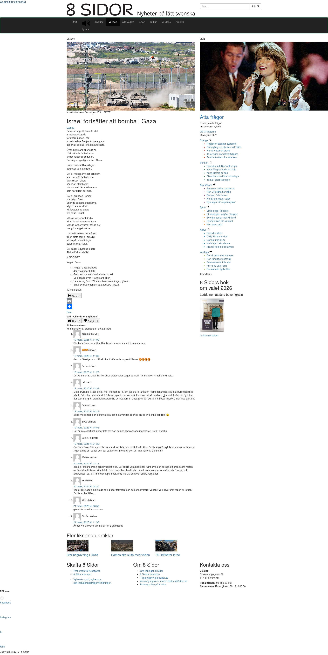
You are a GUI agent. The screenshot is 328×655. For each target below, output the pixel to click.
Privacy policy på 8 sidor (153, 584)
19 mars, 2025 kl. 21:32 (86, 443)
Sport (142, 22)
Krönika (180, 22)
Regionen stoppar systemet (221, 143)
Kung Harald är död (217, 172)
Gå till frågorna (208, 131)
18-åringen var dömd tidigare (222, 154)
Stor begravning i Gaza (82, 554)
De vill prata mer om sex (220, 255)
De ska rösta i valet (217, 195)
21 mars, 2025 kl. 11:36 (86, 522)
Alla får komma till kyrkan (220, 246)
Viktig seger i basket (217, 210)
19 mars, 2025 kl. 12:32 (86, 388)
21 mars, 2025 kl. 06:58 (86, 506)
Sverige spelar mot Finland (221, 217)
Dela (69, 312)
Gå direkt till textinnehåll (13, 1)
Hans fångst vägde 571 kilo (221, 169)
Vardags (166, 22)
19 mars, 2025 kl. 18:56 (86, 427)
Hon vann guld (214, 224)
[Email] (131, 301)
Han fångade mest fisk (219, 258)
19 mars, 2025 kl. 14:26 (86, 411)
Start (74, 22)
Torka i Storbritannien (218, 179)
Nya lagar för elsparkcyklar (221, 202)
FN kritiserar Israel (168, 554)
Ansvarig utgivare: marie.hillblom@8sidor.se (163, 581)
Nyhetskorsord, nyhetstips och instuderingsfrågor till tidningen (92, 581)
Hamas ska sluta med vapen (130, 554)
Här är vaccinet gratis (218, 150)
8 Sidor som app (82, 574)
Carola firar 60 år (216, 240)
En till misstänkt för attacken (222, 157)
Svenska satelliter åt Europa (222, 166)
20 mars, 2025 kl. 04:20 (86, 486)
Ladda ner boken (209, 335)
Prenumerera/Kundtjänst (86, 570)
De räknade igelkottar (218, 269)
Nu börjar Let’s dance (218, 243)
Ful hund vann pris (217, 265)
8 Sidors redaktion (150, 574)
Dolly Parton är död (217, 236)
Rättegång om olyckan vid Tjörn (224, 147)
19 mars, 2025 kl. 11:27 (86, 372)
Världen (113, 22)
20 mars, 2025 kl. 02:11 (86, 463)
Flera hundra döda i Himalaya (223, 176)
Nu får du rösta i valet (218, 198)
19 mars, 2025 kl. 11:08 (86, 356)
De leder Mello (214, 233)
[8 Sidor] (131, 15)
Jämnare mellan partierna (221, 188)
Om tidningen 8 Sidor (151, 570)
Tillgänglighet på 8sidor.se (154, 577)
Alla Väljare (128, 22)
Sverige (99, 22)
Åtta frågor (212, 116)
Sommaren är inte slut (219, 262)
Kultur (153, 22)
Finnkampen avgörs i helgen (222, 214)
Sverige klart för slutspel (220, 221)
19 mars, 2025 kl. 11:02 (86, 339)
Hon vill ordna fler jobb (219, 191)
